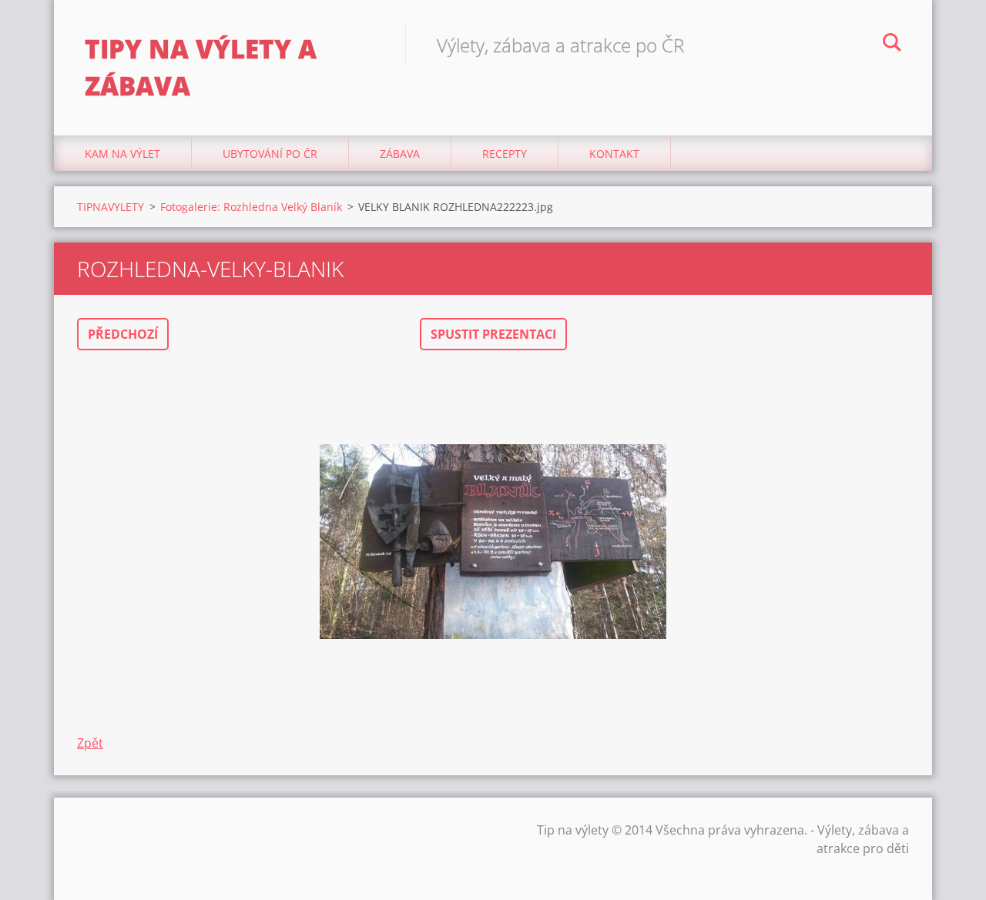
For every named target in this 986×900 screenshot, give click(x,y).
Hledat (892, 45)
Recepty (504, 153)
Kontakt (614, 153)
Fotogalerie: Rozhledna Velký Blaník (251, 206)
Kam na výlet (122, 153)
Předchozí (123, 334)
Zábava (400, 153)
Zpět (90, 742)
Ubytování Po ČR (270, 153)
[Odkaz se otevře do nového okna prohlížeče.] (493, 542)
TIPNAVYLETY (110, 206)
